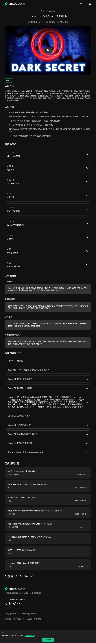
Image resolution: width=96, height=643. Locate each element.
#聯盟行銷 (11, 514)
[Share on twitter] (6, 603)
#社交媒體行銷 (13, 474)
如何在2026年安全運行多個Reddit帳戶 (22, 550)
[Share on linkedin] (10, 603)
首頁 (42, 11)
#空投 (10, 501)
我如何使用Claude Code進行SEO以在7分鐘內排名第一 (28, 484)
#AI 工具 (10, 488)
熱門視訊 (52, 11)
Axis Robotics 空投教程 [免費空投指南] (22, 497)
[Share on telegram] (14, 603)
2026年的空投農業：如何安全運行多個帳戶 (23, 563)
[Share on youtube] (18, 603)
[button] (83, 3)
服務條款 (8, 619)
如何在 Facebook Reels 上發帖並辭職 (22, 471)
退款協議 (37, 619)
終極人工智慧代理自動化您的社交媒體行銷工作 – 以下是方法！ (31, 524)
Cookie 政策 (27, 619)
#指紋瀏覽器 (32, 22)
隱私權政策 (17, 619)
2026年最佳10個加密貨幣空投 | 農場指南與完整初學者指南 (29, 537)
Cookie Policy (30, 636)
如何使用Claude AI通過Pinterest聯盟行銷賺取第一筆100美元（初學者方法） (36, 511)
